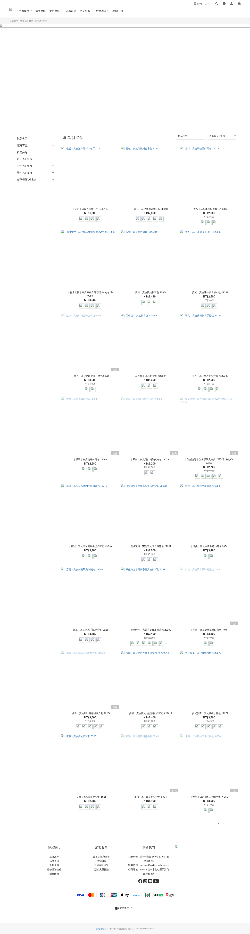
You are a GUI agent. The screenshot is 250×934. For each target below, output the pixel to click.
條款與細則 (101, 928)
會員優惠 (54, 865)
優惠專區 (54, 10)
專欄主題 (117, 10)
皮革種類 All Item (27, 179)
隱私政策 (54, 873)
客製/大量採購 (101, 869)
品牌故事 (54, 856)
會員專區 (101, 10)
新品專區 (40, 10)
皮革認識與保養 (101, 856)
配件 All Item (24, 173)
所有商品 (24, 10)
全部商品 (13, 20)
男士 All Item (24, 166)
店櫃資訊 (71, 10)
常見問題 (101, 860)
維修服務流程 (54, 869)
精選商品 (22, 152)
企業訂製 (85, 10)
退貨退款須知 (101, 865)
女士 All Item (26, 20)
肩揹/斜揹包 (41, 20)
